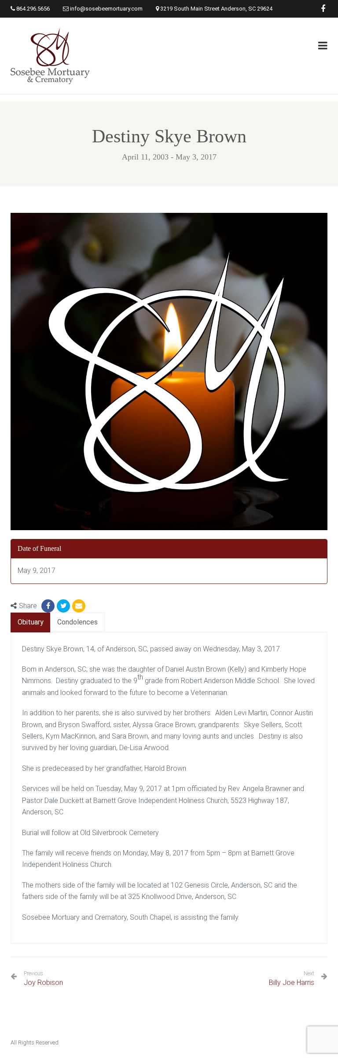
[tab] (31, 622)
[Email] (78, 606)
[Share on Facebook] (48, 606)
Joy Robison (43, 978)
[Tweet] (63, 606)
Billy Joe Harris (291, 982)
